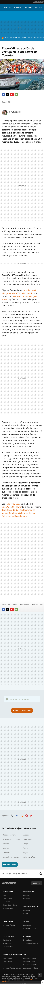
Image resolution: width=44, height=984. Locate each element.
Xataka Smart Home (10, 905)
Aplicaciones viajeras (11, 857)
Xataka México (8, 958)
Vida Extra (26, 898)
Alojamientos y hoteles (11, 839)
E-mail (16, 94)
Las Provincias (13, 504)
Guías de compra (9, 835)
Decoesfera (7, 943)
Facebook (3, 94)
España (17, 7)
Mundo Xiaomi (8, 908)
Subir (35, 883)
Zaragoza (24, 37)
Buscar (41, 874)
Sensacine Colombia (30, 965)
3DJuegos (26, 895)
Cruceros (6, 853)
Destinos (6, 848)
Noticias (28, 7)
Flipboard (12, 94)
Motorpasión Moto (29, 928)
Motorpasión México (30, 968)
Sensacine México (29, 961)
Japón (15, 37)
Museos (26, 835)
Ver (23, 710)
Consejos (6, 7)
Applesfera (7, 902)
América (14, 604)
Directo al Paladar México (12, 968)
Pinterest (27, 815)
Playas (25, 853)
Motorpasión (27, 925)
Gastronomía (27, 839)
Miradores (25, 604)
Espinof (25, 913)
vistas (35, 604)
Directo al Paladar (9, 925)
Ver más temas (9, 864)
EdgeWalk (6, 507)
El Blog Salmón (28, 940)
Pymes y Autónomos (30, 943)
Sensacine (26, 910)
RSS (22, 815)
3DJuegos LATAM (29, 958)
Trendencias (7, 940)
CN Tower (17, 507)
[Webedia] (38, 1)
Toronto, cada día (10, 510)
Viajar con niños (29, 857)
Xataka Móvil (7, 898)
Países (7, 37)
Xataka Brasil (7, 961)
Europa (38, 7)
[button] (15, 111)
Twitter (7, 94)
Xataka (5, 895)
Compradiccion (8, 946)
